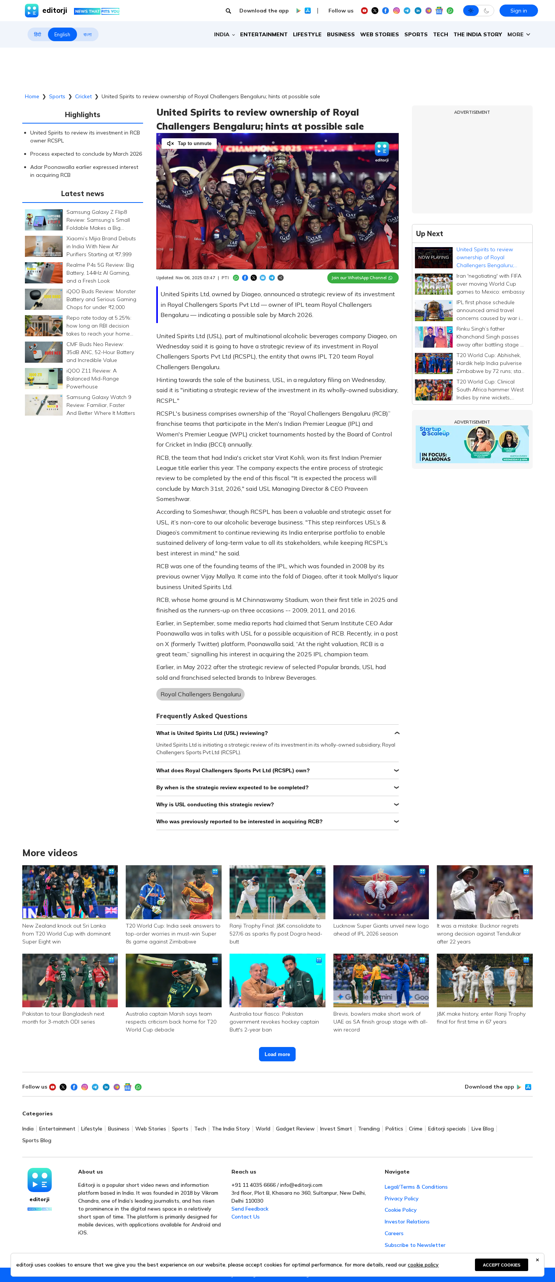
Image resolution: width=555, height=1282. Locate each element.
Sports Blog (36, 1140)
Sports (416, 34)
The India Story (477, 34)
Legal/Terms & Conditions (416, 1186)
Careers (394, 1233)
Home (32, 96)
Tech (440, 34)
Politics (394, 1129)
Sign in (518, 10)
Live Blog (483, 1129)
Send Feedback (249, 1208)
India (28, 1129)
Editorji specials (447, 1129)
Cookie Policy (401, 1209)
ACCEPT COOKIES (501, 1265)
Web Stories (379, 34)
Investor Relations (407, 1221)
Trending (369, 1129)
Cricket (83, 96)
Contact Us (245, 1216)
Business (341, 34)
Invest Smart (336, 1129)
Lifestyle (307, 34)
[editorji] (40, 1180)
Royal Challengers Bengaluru (200, 694)
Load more (277, 1054)
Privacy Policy (402, 1198)
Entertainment (264, 34)
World (263, 1129)
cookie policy (423, 1264)
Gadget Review (295, 1129)
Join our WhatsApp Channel (359, 277)
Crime (415, 1129)
